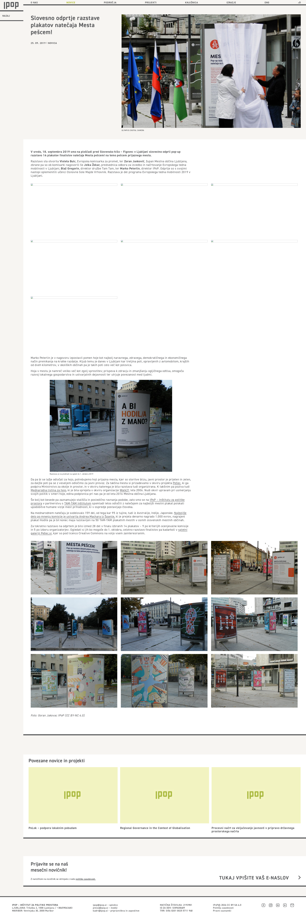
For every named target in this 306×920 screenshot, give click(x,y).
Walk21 (125, 490)
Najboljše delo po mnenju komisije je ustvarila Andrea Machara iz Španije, (108, 514)
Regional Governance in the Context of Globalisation (155, 828)
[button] (299, 2)
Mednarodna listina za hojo (48, 490)
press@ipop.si (100, 907)
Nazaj (6, 15)
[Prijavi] (299, 878)
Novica (52, 43)
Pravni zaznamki (222, 910)
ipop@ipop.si (100, 904)
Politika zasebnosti (223, 907)
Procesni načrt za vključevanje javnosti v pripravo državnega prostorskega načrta (253, 829)
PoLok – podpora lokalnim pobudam (53, 828)
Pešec (177, 483)
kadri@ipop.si (100, 910)
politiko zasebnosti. (86, 878)
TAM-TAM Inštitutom (77, 503)
